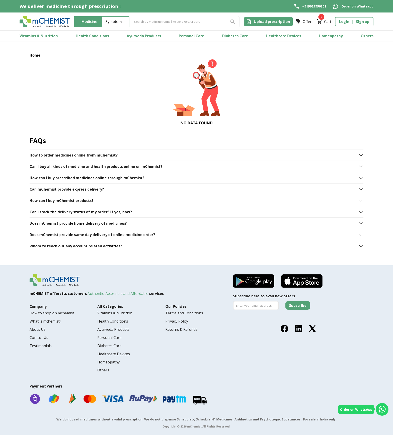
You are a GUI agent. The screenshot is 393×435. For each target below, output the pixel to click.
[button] (197, 155)
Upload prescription (272, 21)
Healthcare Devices (283, 35)
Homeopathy (331, 35)
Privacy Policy (176, 321)
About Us (37, 329)
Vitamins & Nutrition (39, 35)
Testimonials (41, 345)
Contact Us (39, 337)
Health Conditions (92, 35)
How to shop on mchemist (52, 313)
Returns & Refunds (181, 329)
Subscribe (298, 305)
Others (367, 35)
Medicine (89, 21)
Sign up (362, 21)
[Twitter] (312, 328)
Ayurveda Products (144, 35)
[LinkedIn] (298, 328)
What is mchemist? (45, 321)
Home (35, 55)
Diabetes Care (235, 35)
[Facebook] (284, 329)
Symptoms (114, 21)
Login (344, 21)
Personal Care (191, 35)
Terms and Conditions (184, 313)
